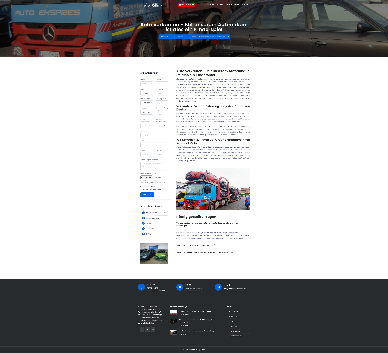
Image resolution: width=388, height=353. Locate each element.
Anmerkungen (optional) (149, 160)
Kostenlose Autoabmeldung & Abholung (196, 331)
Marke (143, 80)
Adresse (143, 141)
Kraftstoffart (145, 99)
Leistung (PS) (161, 99)
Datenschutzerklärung (151, 189)
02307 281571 (151, 228)
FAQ (232, 321)
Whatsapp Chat (153, 218)
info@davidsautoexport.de (235, 288)
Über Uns (235, 311)
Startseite (165, 37)
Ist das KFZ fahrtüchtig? (145, 120)
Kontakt (245, 5)
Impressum (235, 331)
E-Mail (143, 150)
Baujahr (143, 89)
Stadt (142, 131)
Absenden (147, 194)
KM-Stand (160, 89)
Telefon (159, 150)
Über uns (210, 5)
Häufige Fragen (232, 5)
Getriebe (144, 108)
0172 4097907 (187, 5)
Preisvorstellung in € (162, 109)
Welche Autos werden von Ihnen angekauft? (196, 245)
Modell (158, 80)
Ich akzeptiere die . (152, 187)
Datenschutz (236, 336)
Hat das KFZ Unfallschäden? (162, 120)
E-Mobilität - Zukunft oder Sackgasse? (196, 311)
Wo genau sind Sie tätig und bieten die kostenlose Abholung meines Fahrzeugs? (207, 224)
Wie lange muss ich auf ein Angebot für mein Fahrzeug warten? (205, 252)
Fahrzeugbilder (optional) (150, 174)
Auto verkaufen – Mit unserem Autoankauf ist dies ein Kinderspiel (200, 37)
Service (220, 5)
